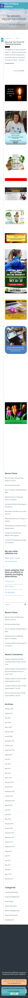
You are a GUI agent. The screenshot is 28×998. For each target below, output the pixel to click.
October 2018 (9, 796)
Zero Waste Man (10, 592)
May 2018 (7, 819)
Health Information (11, 906)
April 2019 (8, 773)
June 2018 (8, 814)
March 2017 (8, 874)
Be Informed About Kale (12, 485)
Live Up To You (9, 581)
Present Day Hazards (11, 915)
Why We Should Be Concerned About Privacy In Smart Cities (15, 661)
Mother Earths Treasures (12, 558)
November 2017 (9, 837)
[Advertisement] (14, 379)
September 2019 (9, 750)
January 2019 (9, 787)
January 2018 (9, 828)
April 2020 (8, 722)
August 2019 (8, 755)
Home (4, 25)
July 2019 (7, 759)
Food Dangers (9, 901)
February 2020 (9, 732)
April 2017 (8, 869)
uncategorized (9, 920)
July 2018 (7, 810)
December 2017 (9, 833)
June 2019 (8, 764)
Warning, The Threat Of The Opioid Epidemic (14, 43)
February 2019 (9, 782)
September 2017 (9, 846)
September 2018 (9, 801)
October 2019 (9, 745)
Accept (14, 993)
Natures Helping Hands (12, 910)
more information (16, 991)
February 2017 (9, 879)
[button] (2, 6)
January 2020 (9, 736)
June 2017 (8, 860)
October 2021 (9, 713)
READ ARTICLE (10, 63)
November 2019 (9, 741)
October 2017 (9, 842)
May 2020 (7, 718)
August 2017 (8, 851)
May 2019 (7, 768)
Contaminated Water (11, 892)
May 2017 (7, 865)
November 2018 (9, 791)
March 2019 (8, 778)
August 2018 (8, 805)
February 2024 (9, 709)
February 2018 (9, 824)
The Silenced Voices (11, 561)
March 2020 (8, 727)
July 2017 (7, 856)
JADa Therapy (9, 586)
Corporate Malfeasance (12, 897)
